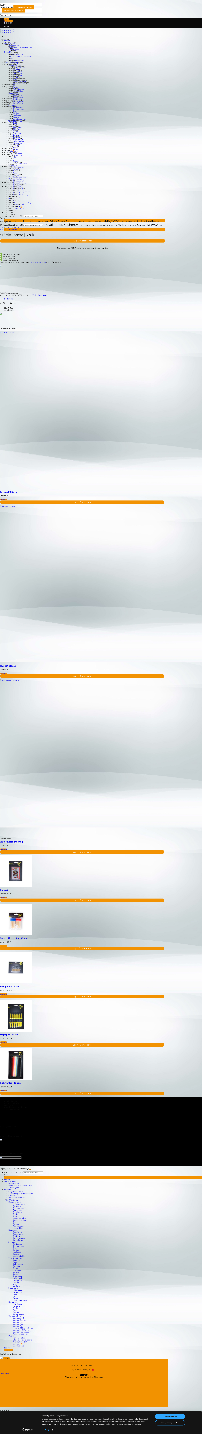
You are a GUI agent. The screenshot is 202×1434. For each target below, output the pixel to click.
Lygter (11, 203)
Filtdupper (17, 133)
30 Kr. (10, 117)
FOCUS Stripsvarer (16, 185)
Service (16, 113)
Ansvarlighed (13, 1188)
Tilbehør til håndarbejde (23, 191)
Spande (11, 165)
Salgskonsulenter (15, 1192)
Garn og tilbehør (15, 179)
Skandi (94, 225)
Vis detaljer (46, 1430)
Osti (134, 221)
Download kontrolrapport (11, 1136)
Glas (14, 111)
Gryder (11, 133)
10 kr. (10, 109)
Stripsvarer (8, 183)
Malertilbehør (18, 141)
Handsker (12, 157)
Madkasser (17, 115)
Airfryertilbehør (10, 85)
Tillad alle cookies (170, 1417)
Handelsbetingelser (12, 1101)
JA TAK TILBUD (10, 43)
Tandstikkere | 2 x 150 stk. (14, 938)
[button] (6, 19)
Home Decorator (87, 221)
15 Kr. (10, 111)
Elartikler (12, 191)
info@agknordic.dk (8, 1127)
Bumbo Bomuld (19, 183)
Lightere (16, 149)
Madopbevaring (15, 139)
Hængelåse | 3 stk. (10, 986)
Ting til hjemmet (11, 187)
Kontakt (7, 52)
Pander (16, 87)
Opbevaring (13, 207)
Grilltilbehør (13, 131)
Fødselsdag (17, 153)
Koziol (102, 221)
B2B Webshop (12, 1200)
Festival (11, 51)
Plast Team (156, 221)
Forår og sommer (15, 63)
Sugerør (16, 117)
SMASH (118, 225)
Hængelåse (17, 143)
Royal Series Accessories (29, 225)
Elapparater (13, 129)
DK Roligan (45, 221)
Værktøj (11, 215)
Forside (7, 41)
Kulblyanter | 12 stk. (10, 1083)
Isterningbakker (19, 119)
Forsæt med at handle (13, 10)
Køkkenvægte (14, 95)
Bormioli (13, 221)
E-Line (53, 221)
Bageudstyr (9, 87)
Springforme (18, 103)
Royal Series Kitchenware (64, 225)
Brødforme (17, 99)
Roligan (16, 161)
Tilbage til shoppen (24, 7)
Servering (12, 105)
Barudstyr (12, 125)
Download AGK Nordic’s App (20, 48)
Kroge (11, 199)
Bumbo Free (13, 73)
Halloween (17, 155)
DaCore (38, 222)
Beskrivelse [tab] (9, 299)
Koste (15, 173)
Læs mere (3, 499)
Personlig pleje (19, 201)
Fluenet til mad (8, 666)
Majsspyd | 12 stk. (9, 1034)
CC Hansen (26, 221)
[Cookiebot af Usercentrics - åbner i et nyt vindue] (28, 1429)
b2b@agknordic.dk (38, 262)
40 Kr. (10, 119)
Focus (69, 221)
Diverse (11, 1336)
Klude (11, 159)
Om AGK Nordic (10, 1182)
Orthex (130, 221)
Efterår (11, 49)
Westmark (152, 224)
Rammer (12, 211)
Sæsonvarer (9, 45)
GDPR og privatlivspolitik (14, 1103)
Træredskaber (19, 89)
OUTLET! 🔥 (9, 151)
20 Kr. (10, 113)
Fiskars (7, 105)
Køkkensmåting (15, 137)
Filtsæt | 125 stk (8, 492)
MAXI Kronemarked (16, 121)
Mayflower (113, 221)
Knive (10, 135)
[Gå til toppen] (30, 1169)
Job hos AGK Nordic (16, 60)
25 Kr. (10, 115)
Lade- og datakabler (16, 189)
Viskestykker (13, 147)
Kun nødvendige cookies (170, 1423)
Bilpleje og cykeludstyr (22, 203)
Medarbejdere (14, 46)
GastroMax (76, 221)
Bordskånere (18, 107)
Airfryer (4, 221)
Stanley (134, 225)
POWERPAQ (7, 225)
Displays (7, 103)
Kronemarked (10, 107)
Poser (10, 209)
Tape (10, 213)
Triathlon (141, 225)
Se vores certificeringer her (11, 1154)
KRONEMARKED (20, 1342)
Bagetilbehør (14, 91)
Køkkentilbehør (10, 123)
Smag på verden (106, 225)
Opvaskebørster (19, 177)
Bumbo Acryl (18, 181)
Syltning (11, 47)
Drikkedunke (18, 109)
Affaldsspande (18, 167)
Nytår (10, 59)
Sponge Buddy (127, 225)
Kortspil (4, 890)
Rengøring (8, 155)
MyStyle (124, 221)
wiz (161, 225)
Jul (14, 159)
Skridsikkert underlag (11, 842)
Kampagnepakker (20, 197)
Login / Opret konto (82, 241)
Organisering (9, 149)
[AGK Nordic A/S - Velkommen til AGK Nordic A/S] (7, 31)
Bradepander (14, 127)
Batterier (8, 99)
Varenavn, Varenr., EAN (13, 216)
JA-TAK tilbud (18, 209)
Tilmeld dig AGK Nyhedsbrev (20, 56)
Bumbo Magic (18, 187)
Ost (9, 141)
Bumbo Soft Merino (21, 193)
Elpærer (16, 135)
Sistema (86, 225)
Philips (141, 221)
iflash (96, 221)
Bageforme (13, 89)
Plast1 (149, 221)
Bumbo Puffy (14, 77)
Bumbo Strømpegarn (22, 195)
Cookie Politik (10, 1105)
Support (12, 1196)
